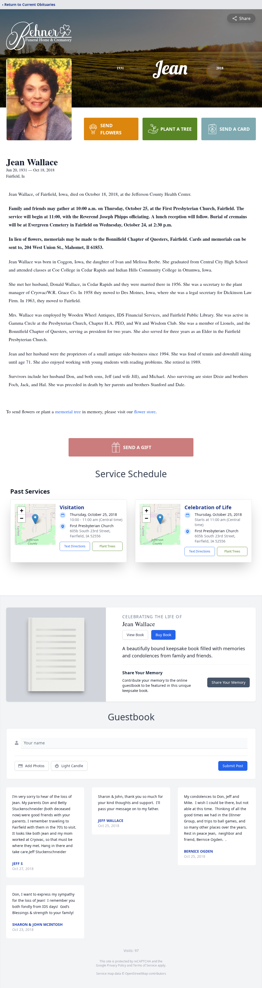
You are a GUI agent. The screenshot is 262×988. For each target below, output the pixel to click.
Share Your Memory (228, 682)
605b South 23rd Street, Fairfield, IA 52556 (90, 533)
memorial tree (68, 411)
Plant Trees (107, 546)
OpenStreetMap (136, 973)
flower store (145, 411)
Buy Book (163, 634)
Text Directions (74, 546)
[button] (35, 519)
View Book (135, 634)
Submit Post (233, 765)
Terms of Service (145, 965)
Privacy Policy (116, 965)
